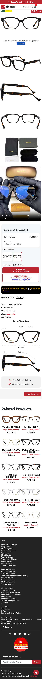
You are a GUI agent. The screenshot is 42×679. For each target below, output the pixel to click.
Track (36, 662)
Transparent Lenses (8, 590)
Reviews (26, 7)
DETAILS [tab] (20, 297)
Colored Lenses (7, 588)
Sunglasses (5, 547)
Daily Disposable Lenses (10, 592)
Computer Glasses (8, 571)
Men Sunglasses (7, 549)
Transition (21, 43)
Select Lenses (21, 278)
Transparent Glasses (9, 559)
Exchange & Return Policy (11, 613)
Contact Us (5, 609)
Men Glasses (6, 555)
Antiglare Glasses (8, 573)
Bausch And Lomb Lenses (11, 594)
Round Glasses (6, 561)
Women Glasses (7, 557)
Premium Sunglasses (9, 544)
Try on (38, 11)
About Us (4, 607)
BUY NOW (21, 270)
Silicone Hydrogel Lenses (10, 600)
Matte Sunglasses (7, 582)
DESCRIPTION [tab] (7, 297)
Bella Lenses (6, 596)
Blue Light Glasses (8, 569)
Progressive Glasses (9, 580)
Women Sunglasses (8, 551)
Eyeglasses (5, 553)
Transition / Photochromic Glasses (14, 576)
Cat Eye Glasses (7, 563)
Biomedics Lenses (8, 598)
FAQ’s (3, 611)
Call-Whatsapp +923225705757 (13, 623)
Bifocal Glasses (7, 578)
